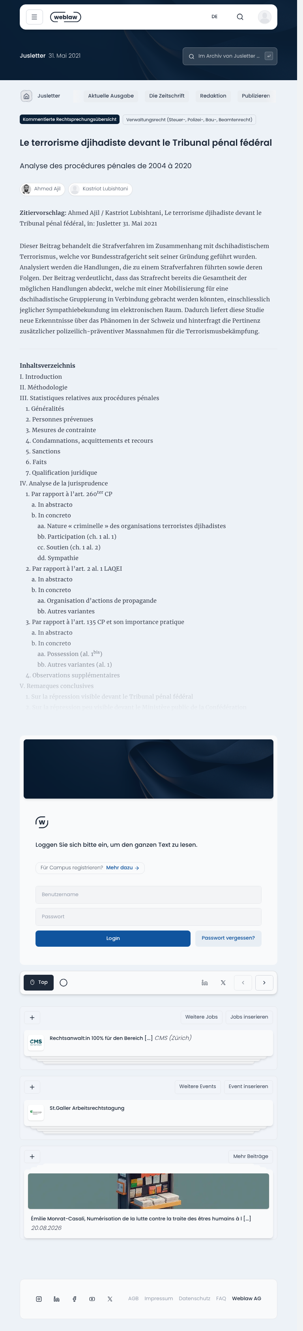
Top (43, 982)
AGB (133, 1298)
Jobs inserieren (249, 1017)
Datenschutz (195, 1298)
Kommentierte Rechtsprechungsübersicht (69, 119)
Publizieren (256, 96)
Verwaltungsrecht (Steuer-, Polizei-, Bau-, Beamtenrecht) (189, 120)
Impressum (158, 1298)
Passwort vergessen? (228, 938)
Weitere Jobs (201, 1017)
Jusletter (48, 96)
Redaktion (213, 96)
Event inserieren (248, 1086)
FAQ (221, 1298)
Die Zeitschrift (167, 96)
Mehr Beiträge (250, 1156)
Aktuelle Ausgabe (111, 96)
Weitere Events (198, 1086)
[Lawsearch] (269, 56)
